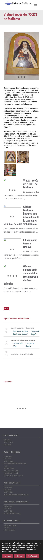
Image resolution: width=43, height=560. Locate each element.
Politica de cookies (9, 530)
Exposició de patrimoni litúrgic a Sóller (22, 328)
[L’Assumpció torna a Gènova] (12, 245)
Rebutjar (20, 556)
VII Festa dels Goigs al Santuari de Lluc (23, 340)
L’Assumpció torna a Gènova (30, 243)
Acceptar (8, 556)
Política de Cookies (10, 552)
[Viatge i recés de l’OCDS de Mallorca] (12, 186)
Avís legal (7, 527)
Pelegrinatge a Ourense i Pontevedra (22, 354)
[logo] (18, 2)
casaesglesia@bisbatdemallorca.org (15, 463)
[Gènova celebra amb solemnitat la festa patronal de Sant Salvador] (12, 272)
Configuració (32, 556)
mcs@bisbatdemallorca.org (12, 513)
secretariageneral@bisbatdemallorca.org (16, 494)
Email (6, 308)
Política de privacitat (10, 525)
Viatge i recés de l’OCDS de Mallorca (30, 184)
